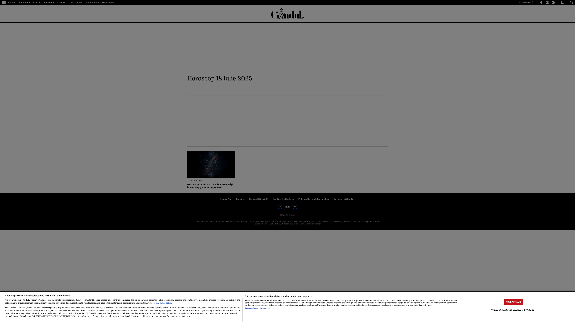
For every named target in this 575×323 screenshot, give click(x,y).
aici (67, 313)
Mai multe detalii (164, 303)
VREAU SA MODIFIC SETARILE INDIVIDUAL (512, 310)
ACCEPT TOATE (513, 302)
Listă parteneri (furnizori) (257, 308)
